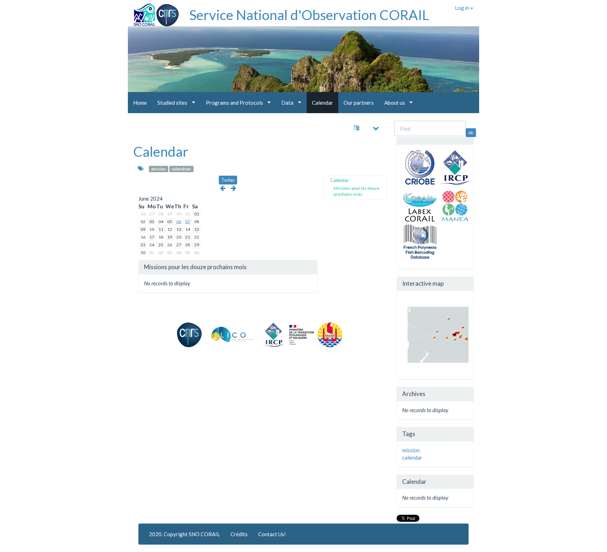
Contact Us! (272, 534)
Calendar (160, 151)
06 (178, 221)
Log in (462, 8)
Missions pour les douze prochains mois (356, 191)
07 (187, 221)
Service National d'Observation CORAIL (309, 15)
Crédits (239, 534)
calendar (412, 457)
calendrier (181, 169)
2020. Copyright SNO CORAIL (184, 534)
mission (158, 169)
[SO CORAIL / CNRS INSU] (153, 12)
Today (228, 180)
